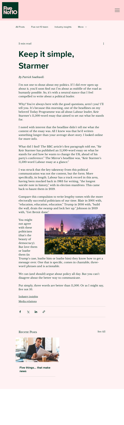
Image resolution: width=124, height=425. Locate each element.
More (80, 26)
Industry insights (63, 26)
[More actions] (103, 44)
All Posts (20, 26)
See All (101, 331)
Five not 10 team (39, 26)
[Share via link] (43, 311)
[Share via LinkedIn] (35, 311)
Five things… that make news (35, 369)
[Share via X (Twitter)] (28, 311)
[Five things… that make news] (37, 350)
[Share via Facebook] (20, 311)
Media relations (28, 301)
